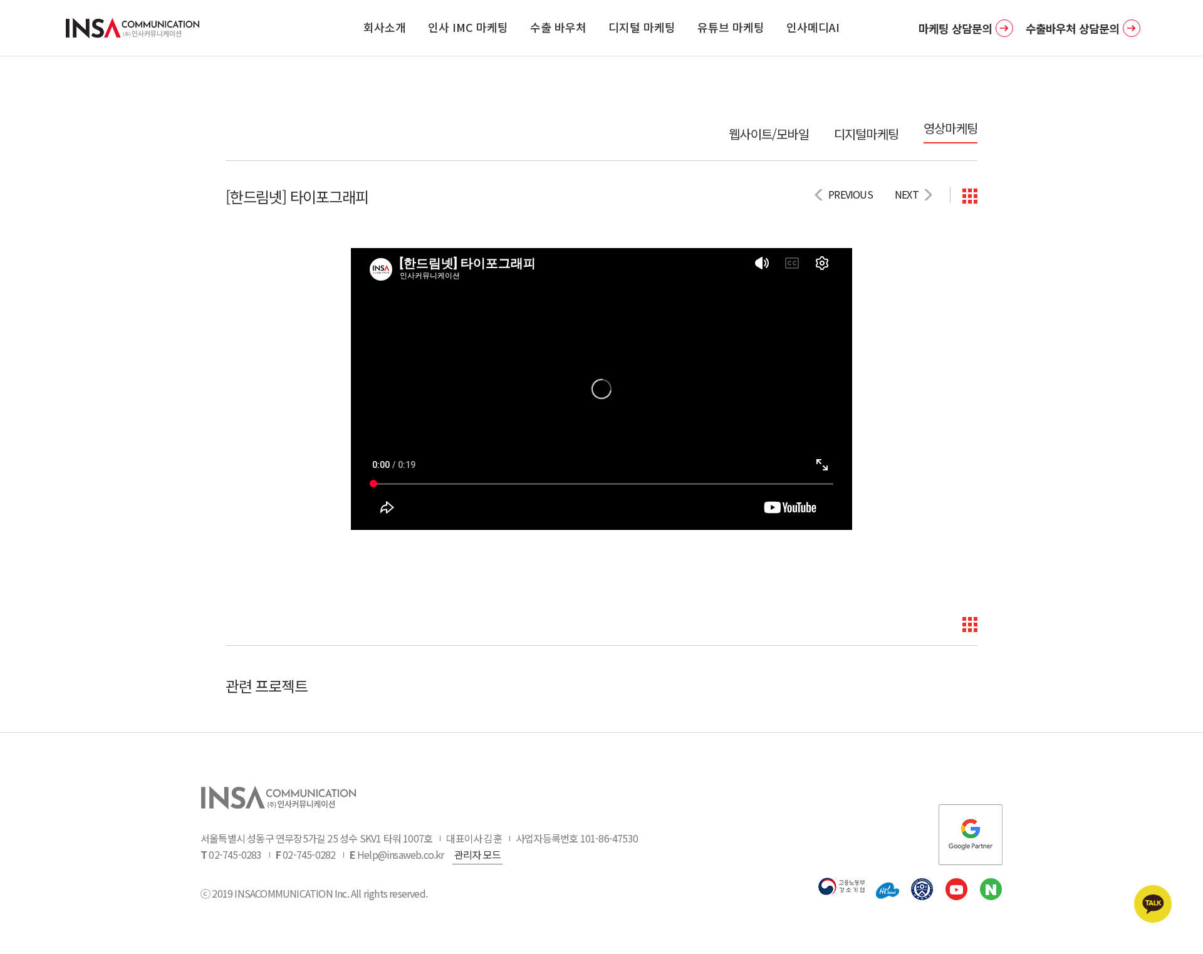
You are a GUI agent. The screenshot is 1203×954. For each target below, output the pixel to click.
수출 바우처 (558, 27)
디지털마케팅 (866, 134)
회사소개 (384, 27)
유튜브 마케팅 (730, 27)
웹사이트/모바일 (769, 134)
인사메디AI (813, 27)
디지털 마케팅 (641, 27)
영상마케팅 (950, 128)
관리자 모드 (477, 854)
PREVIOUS (850, 194)
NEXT (907, 194)
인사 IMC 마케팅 (468, 27)
